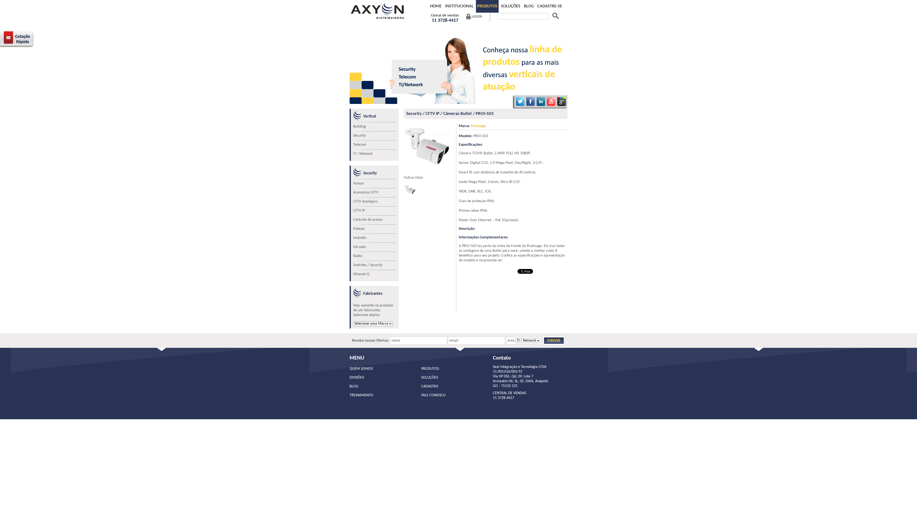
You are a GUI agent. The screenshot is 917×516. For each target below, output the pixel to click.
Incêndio (359, 238)
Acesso (358, 183)
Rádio (357, 256)
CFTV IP (359, 211)
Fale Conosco (433, 395)
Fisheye (359, 229)
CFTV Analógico (365, 202)
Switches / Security (367, 265)
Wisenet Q (361, 274)
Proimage (472, 126)
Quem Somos (361, 369)
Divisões (357, 378)
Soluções (510, 6)
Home (436, 6)
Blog (354, 386)
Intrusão (359, 247)
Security (359, 136)
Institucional (459, 6)
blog (529, 6)
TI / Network (363, 154)
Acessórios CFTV (365, 192)
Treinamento (361, 395)
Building (359, 127)
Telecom (359, 145)
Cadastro (429, 386)
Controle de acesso (368, 220)
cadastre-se (549, 6)
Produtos (487, 6)
